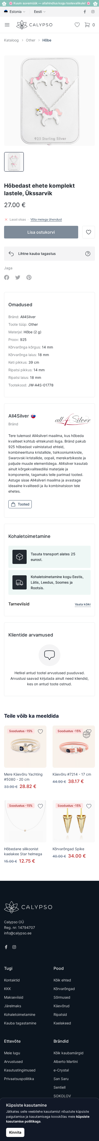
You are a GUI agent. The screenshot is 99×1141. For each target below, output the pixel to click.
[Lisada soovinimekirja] (40, 732)
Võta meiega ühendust (46, 219)
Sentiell (59, 1087)
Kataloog (11, 40)
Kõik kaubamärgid (69, 1053)
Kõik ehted (62, 980)
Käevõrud (62, 1006)
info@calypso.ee (17, 933)
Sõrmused (62, 997)
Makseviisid (13, 997)
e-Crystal (61, 1070)
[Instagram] (93, 12)
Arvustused (13, 1061)
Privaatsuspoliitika (19, 1079)
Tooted (23, 504)
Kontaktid (12, 980)
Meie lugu (12, 1053)
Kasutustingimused (20, 1070)
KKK (7, 988)
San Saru (61, 1079)
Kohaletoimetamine (19, 1014)
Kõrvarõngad (64, 988)
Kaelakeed (62, 1023)
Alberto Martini (66, 1061)
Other (30, 40)
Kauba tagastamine (20, 1023)
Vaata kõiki (83, 604)
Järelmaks (12, 1006)
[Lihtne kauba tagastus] (88, 254)
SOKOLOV (62, 1096)
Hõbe (46, 40)
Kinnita (15, 1132)
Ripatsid (60, 1014)
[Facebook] (85, 12)
